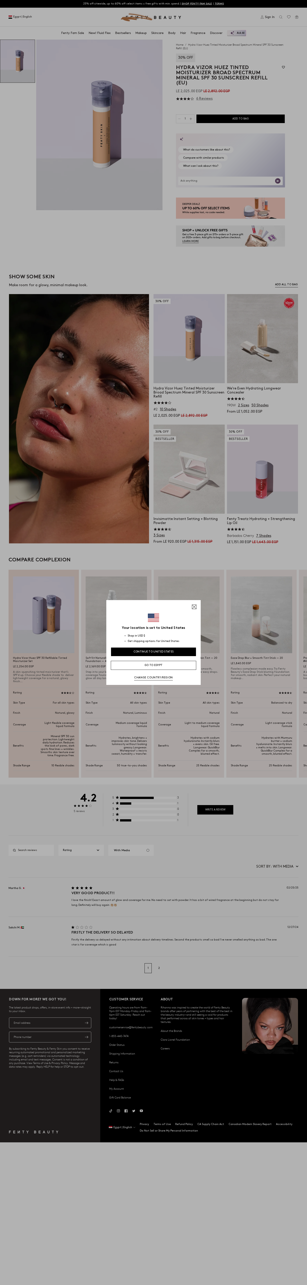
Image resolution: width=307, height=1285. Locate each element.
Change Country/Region (153, 677)
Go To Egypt (153, 665)
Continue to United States (153, 651)
